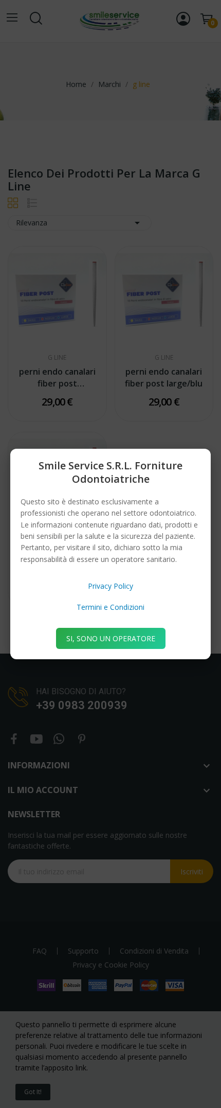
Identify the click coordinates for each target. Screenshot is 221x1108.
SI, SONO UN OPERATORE (110, 638)
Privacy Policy (110, 586)
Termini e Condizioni (110, 607)
